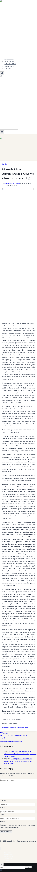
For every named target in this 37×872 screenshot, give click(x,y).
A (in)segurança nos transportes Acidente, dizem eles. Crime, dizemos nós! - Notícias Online (18, 761)
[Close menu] (0, 848)
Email (2, 814)
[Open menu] (2, 132)
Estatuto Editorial (10, 64)
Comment (4, 800)
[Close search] (2, 864)
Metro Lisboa (23, 728)
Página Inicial (8, 59)
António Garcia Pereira (12, 183)
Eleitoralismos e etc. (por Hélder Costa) (13, 734)
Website (2, 821)
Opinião (4, 164)
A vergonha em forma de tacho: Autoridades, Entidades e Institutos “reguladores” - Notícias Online (20, 754)
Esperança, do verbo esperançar (11, 740)
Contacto (7, 69)
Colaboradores (9, 66)
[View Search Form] (2, 73)
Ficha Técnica (9, 61)
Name (2, 807)
